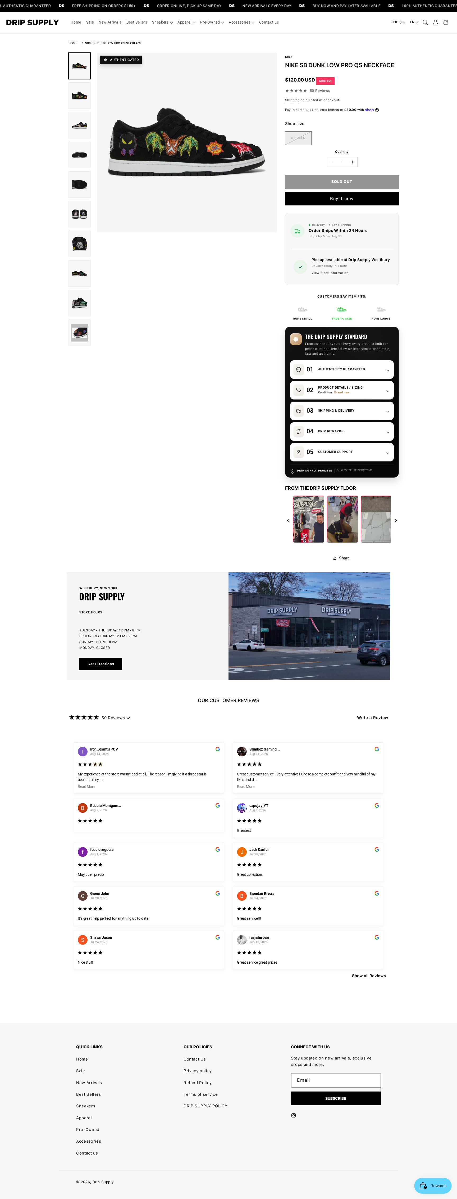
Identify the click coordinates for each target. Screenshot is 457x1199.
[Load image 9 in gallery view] (79, 303)
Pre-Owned (87, 1129)
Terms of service (201, 1094)
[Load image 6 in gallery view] (79, 214)
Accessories (88, 1141)
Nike (289, 57)
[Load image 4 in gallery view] (79, 155)
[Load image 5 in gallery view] (79, 184)
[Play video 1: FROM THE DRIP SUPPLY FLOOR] (308, 519)
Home (72, 43)
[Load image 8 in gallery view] (79, 273)
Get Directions (101, 664)
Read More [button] (86, 786)
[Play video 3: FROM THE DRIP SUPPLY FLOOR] (376, 519)
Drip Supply (103, 1182)
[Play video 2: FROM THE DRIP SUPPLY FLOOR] (342, 519)
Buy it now (342, 198)
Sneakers (85, 1105)
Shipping (292, 100)
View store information (330, 273)
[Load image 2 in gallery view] (79, 95)
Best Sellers (88, 1094)
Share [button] (344, 558)
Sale (80, 1070)
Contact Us (195, 1059)
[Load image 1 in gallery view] (79, 66)
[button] (162, 22)
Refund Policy (198, 1082)
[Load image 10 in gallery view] (79, 333)
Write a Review (373, 717)
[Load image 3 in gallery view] (79, 125)
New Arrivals (89, 1082)
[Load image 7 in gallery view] (79, 244)
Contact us (87, 1153)
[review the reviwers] (217, 750)
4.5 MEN (301, 139)
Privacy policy (198, 1070)
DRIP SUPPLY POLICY (206, 1105)
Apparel (84, 1117)
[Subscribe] (336, 1098)
